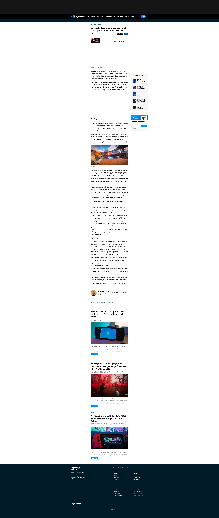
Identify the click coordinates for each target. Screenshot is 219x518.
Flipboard (127, 467)
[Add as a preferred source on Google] (120, 34)
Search (147, 16)
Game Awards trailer (99, 269)
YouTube (118, 467)
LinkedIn (125, 467)
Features (92, 302)
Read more (94, 354)
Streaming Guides (137, 477)
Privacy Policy (135, 128)
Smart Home (116, 479)
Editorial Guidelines (117, 493)
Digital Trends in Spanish (138, 493)
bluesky (104, 294)
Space (135, 475)
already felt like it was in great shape (109, 244)
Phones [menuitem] (97, 16)
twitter (102, 294)
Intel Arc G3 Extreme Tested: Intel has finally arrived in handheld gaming (141, 101)
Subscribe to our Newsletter (138, 487)
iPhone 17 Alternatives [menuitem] (124, 20)
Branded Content (137, 489)
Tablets (135, 471)
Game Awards (100, 81)
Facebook (111, 467)
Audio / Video (116, 477)
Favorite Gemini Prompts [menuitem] (133, 20)
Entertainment (116, 481)
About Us (115, 487)
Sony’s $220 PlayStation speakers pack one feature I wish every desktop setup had (141, 82)
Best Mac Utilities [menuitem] (98, 20)
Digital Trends (77, 18)
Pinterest (122, 467)
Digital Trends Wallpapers (138, 491)
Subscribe (143, 126)
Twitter (116, 467)
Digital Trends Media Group (77, 513)
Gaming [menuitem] (102, 16)
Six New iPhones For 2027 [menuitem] (89, 20)
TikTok (120, 467)
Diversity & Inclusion (114, 507)
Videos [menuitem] (132, 16)
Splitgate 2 (117, 70)
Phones (115, 471)
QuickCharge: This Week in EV (101, 302)
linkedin (100, 294)
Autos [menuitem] (121, 16)
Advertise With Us (117, 491)
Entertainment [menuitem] (109, 16)
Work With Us (113, 505)
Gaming (115, 475)
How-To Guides (136, 481)
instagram (98, 294)
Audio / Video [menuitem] (116, 16)
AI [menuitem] (88, 16)
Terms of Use (113, 509)
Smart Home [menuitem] (126, 16)
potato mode (107, 175)
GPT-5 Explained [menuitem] (142, 20)
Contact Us (116, 489)
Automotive (116, 483)
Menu (71, 16)
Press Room (132, 505)
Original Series (136, 483)
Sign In (143, 16)
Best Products (136, 479)
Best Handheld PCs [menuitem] (105, 20)
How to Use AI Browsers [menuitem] (114, 20)
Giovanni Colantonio (95, 33)
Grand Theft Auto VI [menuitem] (79, 20)
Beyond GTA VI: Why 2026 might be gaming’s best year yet (141, 88)
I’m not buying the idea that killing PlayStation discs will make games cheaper (141, 94)
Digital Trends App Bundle (138, 495)
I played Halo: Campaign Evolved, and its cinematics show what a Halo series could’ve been (141, 108)
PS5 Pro (125, 229)
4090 (121, 216)
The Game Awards (105, 40)
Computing (116, 473)
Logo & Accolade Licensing (118, 495)
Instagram (113, 467)
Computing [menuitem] (92, 16)
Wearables (136, 473)
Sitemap (132, 507)
